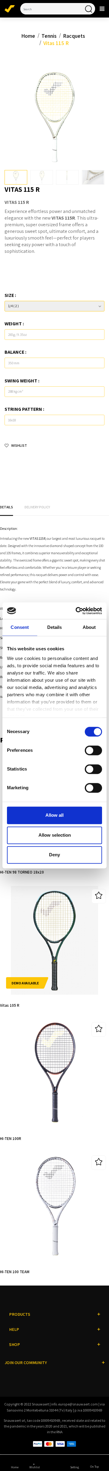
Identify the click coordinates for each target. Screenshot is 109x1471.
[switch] (93, 750)
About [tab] (89, 627)
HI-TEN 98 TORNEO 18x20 (22, 872)
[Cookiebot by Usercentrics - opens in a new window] (77, 610)
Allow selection (54, 835)
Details (6, 507)
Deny (54, 855)
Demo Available (25, 983)
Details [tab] (54, 627)
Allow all (54, 815)
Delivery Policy (37, 507)
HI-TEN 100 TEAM (14, 1271)
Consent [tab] (20, 627)
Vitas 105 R (9, 1005)
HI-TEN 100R (10, 1138)
